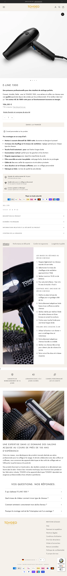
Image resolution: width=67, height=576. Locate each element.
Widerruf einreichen (53, 543)
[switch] (61, 569)
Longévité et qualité (58, 243)
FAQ (47, 526)
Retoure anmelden (52, 547)
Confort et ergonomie (40, 243)
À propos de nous (52, 554)
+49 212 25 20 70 (38, 1)
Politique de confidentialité (55, 550)
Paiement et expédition (54, 529)
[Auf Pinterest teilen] (15, 209)
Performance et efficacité (21, 243)
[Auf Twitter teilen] (12, 209)
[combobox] (42, 559)
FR (40, 560)
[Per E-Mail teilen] (17, 209)
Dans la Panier (33, 125)
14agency (46, 564)
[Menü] (64, 559)
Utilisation (6, 243)
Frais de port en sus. (19, 107)
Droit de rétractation (53, 540)
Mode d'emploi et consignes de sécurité (16, 112)
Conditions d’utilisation (53, 536)
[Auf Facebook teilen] (10, 209)
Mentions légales (51, 533)
